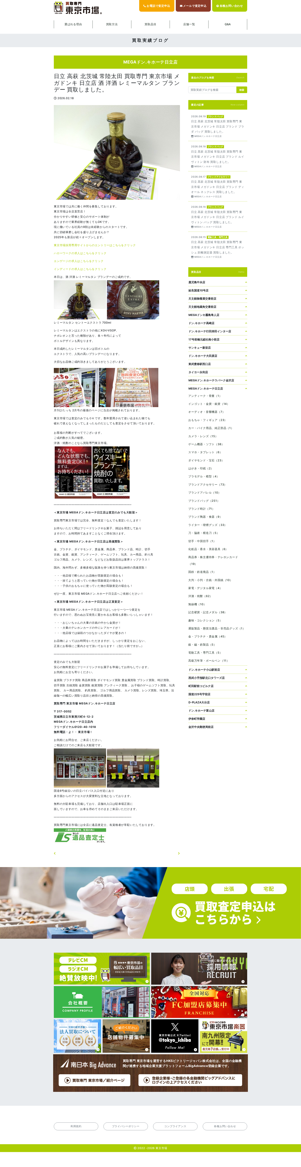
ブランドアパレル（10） (204, 492)
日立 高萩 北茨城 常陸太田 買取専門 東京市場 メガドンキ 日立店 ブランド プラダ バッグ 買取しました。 (217, 126)
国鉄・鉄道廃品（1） (202, 572)
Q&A (228, 24)
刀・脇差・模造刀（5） (203, 533)
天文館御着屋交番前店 (202, 298)
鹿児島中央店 (196, 282)
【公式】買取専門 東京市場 (78, 8)
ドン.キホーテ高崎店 (201, 323)
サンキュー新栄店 (199, 347)
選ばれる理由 (73, 24)
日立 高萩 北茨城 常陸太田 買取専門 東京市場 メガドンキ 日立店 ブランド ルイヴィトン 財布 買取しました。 (217, 156)
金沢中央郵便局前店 (201, 727)
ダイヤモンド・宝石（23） (206, 460)
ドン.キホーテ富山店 (201, 710)
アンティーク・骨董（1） (205, 396)
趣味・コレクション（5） (205, 620)
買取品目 (150, 24)
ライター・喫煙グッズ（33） (207, 525)
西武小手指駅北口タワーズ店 (206, 678)
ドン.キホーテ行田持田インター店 (209, 331)
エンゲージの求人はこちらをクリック (79, 261)
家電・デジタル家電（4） (205, 588)
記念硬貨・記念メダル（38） (207, 612)
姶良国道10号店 (198, 290)
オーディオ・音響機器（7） (206, 412)
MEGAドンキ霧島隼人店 (203, 315)
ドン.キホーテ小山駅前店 (204, 669)
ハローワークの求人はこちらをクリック (80, 253)
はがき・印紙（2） (201, 468)
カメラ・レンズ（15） (203, 436)
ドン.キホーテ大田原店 (202, 356)
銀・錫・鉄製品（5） (202, 644)
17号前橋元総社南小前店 (203, 339)
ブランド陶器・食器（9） (205, 516)
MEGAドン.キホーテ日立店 (205, 388)
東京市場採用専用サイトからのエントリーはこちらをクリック (95, 245)
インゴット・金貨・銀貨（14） (209, 404)
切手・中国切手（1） (202, 541)
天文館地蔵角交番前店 (202, 306)
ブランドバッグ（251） (204, 500)
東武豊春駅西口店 (199, 364)
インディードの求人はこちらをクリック (80, 269)
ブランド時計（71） (201, 508)
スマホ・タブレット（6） (205, 452)
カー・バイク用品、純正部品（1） (211, 428)
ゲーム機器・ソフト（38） (206, 444)
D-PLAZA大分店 (199, 702)
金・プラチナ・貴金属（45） (207, 636)
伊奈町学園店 (196, 718)
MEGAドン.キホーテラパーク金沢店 (211, 380)
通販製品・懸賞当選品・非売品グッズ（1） (216, 628)
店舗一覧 (189, 24)
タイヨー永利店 (198, 372)
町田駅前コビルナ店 (201, 686)
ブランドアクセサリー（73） (207, 484)
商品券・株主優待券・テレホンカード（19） (213, 560)
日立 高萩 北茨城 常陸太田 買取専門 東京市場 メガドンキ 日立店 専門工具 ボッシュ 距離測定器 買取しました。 (217, 247)
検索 (241, 89)
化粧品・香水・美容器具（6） (208, 549)
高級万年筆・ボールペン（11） (208, 660)
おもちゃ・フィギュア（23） (207, 420)
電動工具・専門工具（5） (205, 652)
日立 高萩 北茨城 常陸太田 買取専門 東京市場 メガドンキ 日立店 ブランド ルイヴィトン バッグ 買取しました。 (217, 216)
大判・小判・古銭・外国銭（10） (210, 580)
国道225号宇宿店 (199, 694)
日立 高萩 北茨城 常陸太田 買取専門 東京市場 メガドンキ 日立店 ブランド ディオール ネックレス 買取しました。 (217, 186)
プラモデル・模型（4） (203, 476)
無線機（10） (197, 604)
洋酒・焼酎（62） (200, 596)
